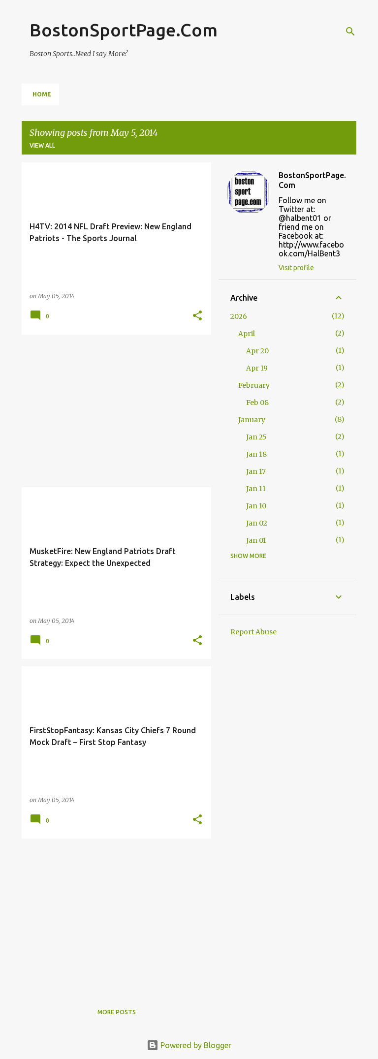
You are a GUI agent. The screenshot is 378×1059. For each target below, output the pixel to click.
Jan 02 (256, 523)
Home (41, 94)
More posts (116, 1012)
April (246, 333)
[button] (197, 316)
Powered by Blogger (194, 1045)
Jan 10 (256, 505)
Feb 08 (257, 402)
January (251, 419)
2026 (238, 316)
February (254, 385)
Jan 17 (256, 471)
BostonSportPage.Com (124, 30)
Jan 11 (256, 488)
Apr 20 (257, 350)
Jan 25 (256, 437)
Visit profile (296, 268)
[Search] (350, 31)
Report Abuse (253, 631)
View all (42, 145)
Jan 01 (256, 540)
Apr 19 (257, 368)
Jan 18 (256, 454)
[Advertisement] (113, 411)
